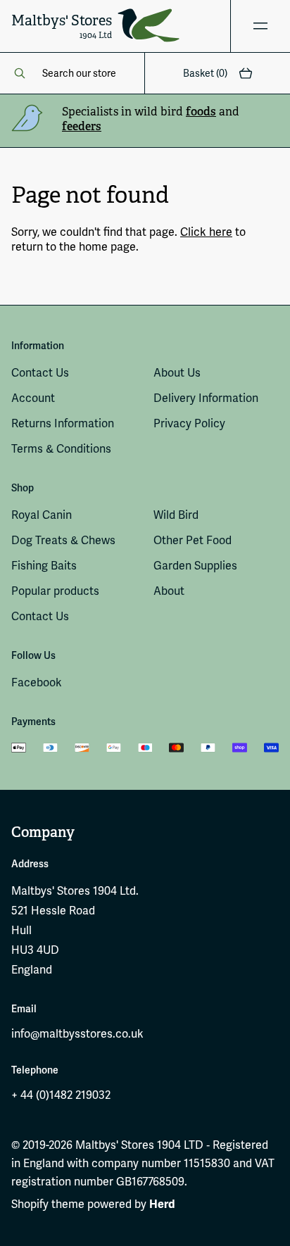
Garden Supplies (195, 565)
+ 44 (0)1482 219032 (61, 1095)
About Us (177, 372)
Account (33, 398)
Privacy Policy (189, 423)
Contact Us (40, 372)
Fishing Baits (44, 565)
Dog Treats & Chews (63, 540)
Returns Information (62, 423)
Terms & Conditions (61, 448)
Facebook (36, 682)
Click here (206, 232)
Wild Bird (175, 515)
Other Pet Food (192, 540)
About (168, 591)
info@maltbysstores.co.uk (77, 1033)
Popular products (55, 591)
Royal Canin (41, 515)
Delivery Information (205, 398)
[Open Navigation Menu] (260, 26)
